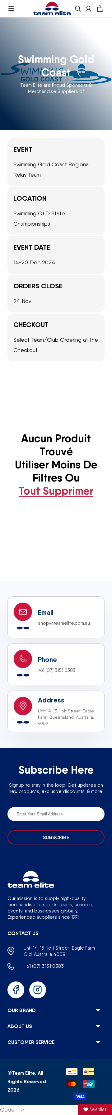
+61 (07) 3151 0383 (56, 670)
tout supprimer (56, 490)
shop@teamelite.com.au (64, 623)
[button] (11, 8)
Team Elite (23, 1073)
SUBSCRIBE (56, 837)
